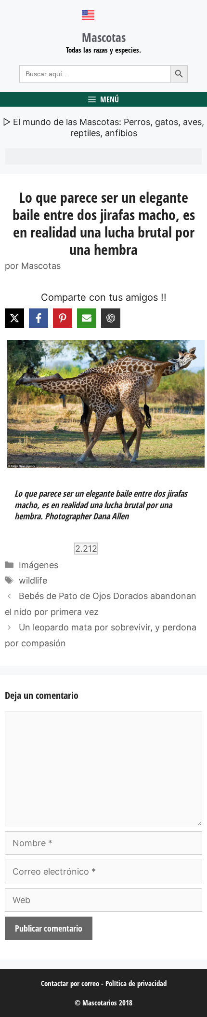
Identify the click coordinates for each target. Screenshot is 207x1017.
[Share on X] (14, 318)
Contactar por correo (70, 983)
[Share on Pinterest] (62, 318)
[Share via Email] (86, 318)
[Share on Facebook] (38, 318)
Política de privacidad (136, 983)
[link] (103, 403)
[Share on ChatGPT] (110, 318)
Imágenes (38, 565)
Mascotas (104, 37)
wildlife (33, 580)
